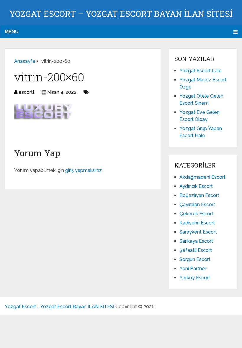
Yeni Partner (192, 268)
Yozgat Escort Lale (200, 70)
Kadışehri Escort (197, 223)
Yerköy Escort (194, 277)
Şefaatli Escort (195, 250)
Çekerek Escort (196, 213)
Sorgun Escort (194, 259)
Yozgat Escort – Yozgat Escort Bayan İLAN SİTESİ (121, 13)
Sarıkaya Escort (196, 241)
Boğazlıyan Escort (199, 195)
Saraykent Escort (198, 232)
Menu (12, 32)
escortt (27, 92)
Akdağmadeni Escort (202, 177)
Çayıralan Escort (197, 204)
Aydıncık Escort (196, 186)
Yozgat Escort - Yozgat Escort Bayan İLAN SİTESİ (59, 306)
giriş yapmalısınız (83, 170)
